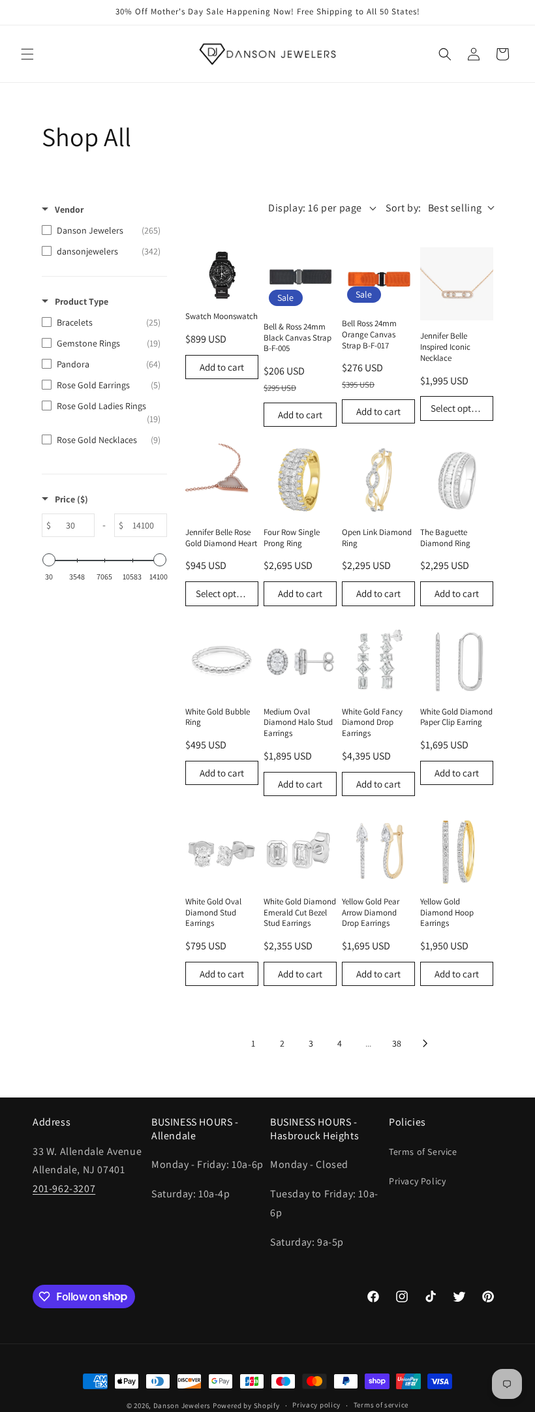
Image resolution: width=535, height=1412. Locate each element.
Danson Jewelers (182, 1405)
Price (71, 499)
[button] (27, 54)
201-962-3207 (64, 1188)
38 (396, 1043)
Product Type (81, 301)
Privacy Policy (417, 1181)
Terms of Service (423, 1152)
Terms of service (381, 1404)
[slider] (48, 559)
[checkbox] (101, 230)
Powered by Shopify (246, 1405)
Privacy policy (316, 1404)
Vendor (69, 209)
